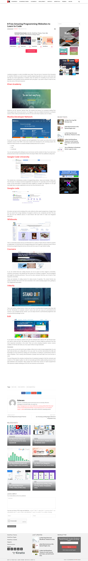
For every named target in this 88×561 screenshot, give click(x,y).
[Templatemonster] (63, 51)
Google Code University (18, 157)
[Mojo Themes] (74, 51)
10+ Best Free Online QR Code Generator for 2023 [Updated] (17, 441)
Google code (13, 188)
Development (42, 1)
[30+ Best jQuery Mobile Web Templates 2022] (44, 429)
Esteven (20, 400)
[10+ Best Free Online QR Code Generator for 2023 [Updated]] (18, 429)
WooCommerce (11, 544)
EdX (9, 316)
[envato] (31, 42)
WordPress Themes (24, 1)
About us (9, 559)
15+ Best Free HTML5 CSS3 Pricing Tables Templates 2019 (43, 485)
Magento (9, 542)
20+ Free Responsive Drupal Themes (16, 416)
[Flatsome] (69, 173)
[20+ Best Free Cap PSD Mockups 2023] (61, 122)
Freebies (64, 1)
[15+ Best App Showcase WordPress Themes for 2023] (61, 134)
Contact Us (32, 559)
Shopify (9, 546)
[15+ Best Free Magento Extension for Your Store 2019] (44, 452)
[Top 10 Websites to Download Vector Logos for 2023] (61, 149)
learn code (14, 386)
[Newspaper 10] (69, 185)
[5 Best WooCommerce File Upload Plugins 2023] (61, 128)
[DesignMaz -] (8, 2)
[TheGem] (69, 67)
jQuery (36, 438)
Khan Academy (14, 84)
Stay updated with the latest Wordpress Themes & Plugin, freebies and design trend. (69, 539)
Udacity (10, 285)
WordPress (14, 1)
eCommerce (33, 1)
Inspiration (57, 1)
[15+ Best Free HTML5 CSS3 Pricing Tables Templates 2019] (44, 474)
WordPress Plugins (11, 537)
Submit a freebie (21, 559)
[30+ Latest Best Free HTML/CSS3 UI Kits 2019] (18, 474)
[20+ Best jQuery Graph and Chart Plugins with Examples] (18, 454)
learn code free (21, 386)
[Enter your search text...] (79, 24)
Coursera (11, 249)
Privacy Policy (14, 559)
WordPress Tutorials (12, 539)
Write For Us (27, 559)
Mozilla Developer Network (20, 117)
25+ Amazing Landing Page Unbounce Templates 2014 (46, 417)
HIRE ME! (70, 1)
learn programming (31, 386)
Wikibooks (12, 219)
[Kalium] (69, 36)
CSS (10, 483)
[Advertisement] (44, 12)
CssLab (79, 559)
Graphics (49, 1)
